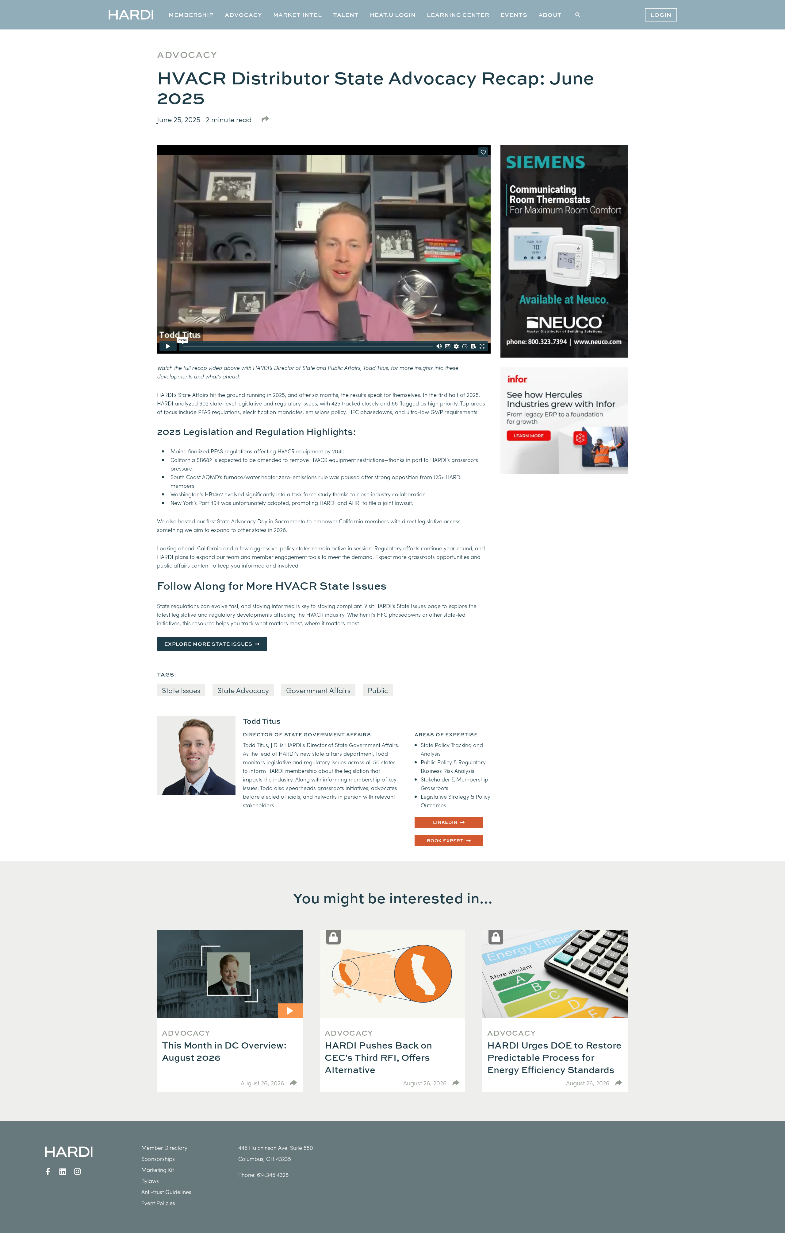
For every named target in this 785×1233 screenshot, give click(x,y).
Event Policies (158, 1203)
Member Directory (164, 1147)
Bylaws (150, 1181)
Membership (191, 15)
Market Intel (297, 15)
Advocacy (243, 15)
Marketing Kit (157, 1169)
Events (513, 15)
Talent (346, 15)
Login (661, 15)
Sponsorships (158, 1158)
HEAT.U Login (393, 15)
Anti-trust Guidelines (166, 1192)
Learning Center (458, 15)
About (550, 15)
